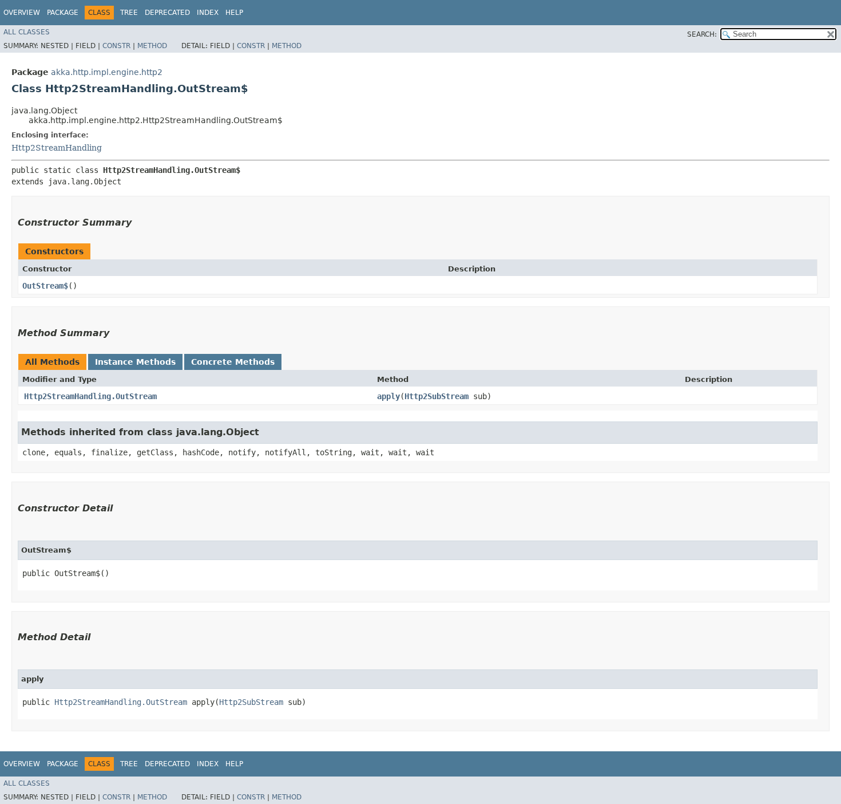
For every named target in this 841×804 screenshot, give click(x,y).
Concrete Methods (233, 361)
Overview (21, 13)
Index (208, 13)
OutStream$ (45, 285)
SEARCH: (702, 34)
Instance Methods (135, 361)
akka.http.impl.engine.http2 (106, 72)
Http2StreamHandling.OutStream (90, 396)
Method (152, 46)
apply (388, 396)
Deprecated (167, 13)
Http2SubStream (436, 396)
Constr (116, 46)
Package (62, 13)
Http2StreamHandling (56, 147)
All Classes (26, 32)
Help (234, 13)
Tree (129, 13)
